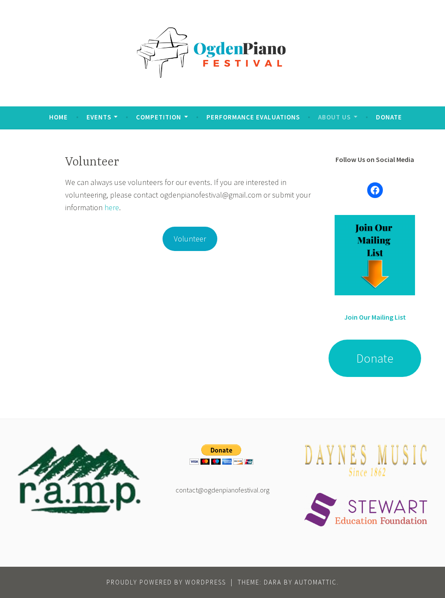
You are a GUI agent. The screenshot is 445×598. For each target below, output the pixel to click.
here (111, 207)
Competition (158, 117)
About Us (334, 117)
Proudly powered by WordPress (166, 582)
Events (98, 117)
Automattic (316, 582)
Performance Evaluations (253, 117)
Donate (389, 117)
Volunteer (190, 239)
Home (58, 117)
